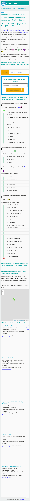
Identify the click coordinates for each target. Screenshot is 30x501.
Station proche (21, 72)
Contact (22, 499)
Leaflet (15, 320)
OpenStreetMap (21, 320)
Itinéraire (13, 72)
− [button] (2, 294)
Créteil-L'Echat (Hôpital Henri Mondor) (14, 30)
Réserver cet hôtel (6, 336)
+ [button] (2, 291)
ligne (19, 107)
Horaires (4, 72)
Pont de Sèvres (24, 32)
